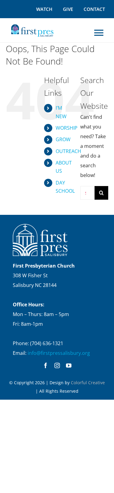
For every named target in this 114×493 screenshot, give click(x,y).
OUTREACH (68, 151)
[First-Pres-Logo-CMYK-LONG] (32, 25)
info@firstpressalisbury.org (59, 353)
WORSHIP (67, 128)
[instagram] (57, 365)
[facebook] (45, 365)
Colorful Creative (88, 382)
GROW (63, 139)
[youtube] (68, 365)
